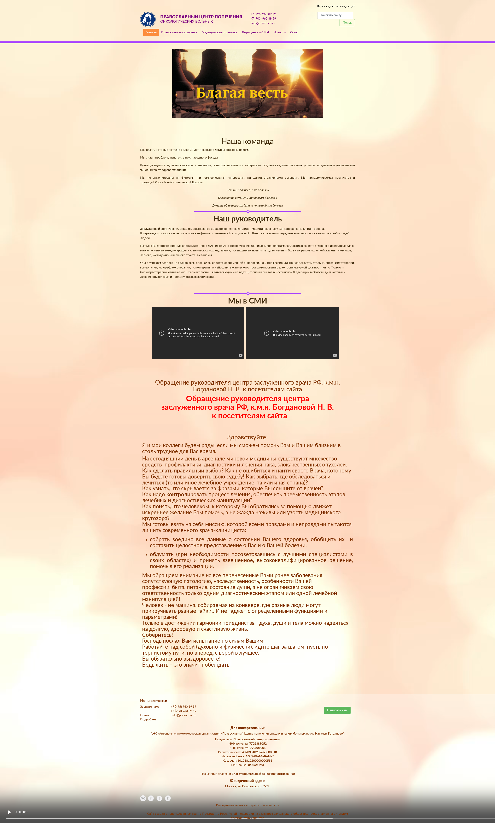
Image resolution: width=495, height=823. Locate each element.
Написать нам (337, 710)
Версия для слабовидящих (336, 6)
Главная (151, 32)
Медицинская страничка (219, 32)
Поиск (347, 22)
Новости (279, 32)
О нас (294, 32)
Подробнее (148, 719)
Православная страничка (179, 32)
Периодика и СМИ (255, 32)
